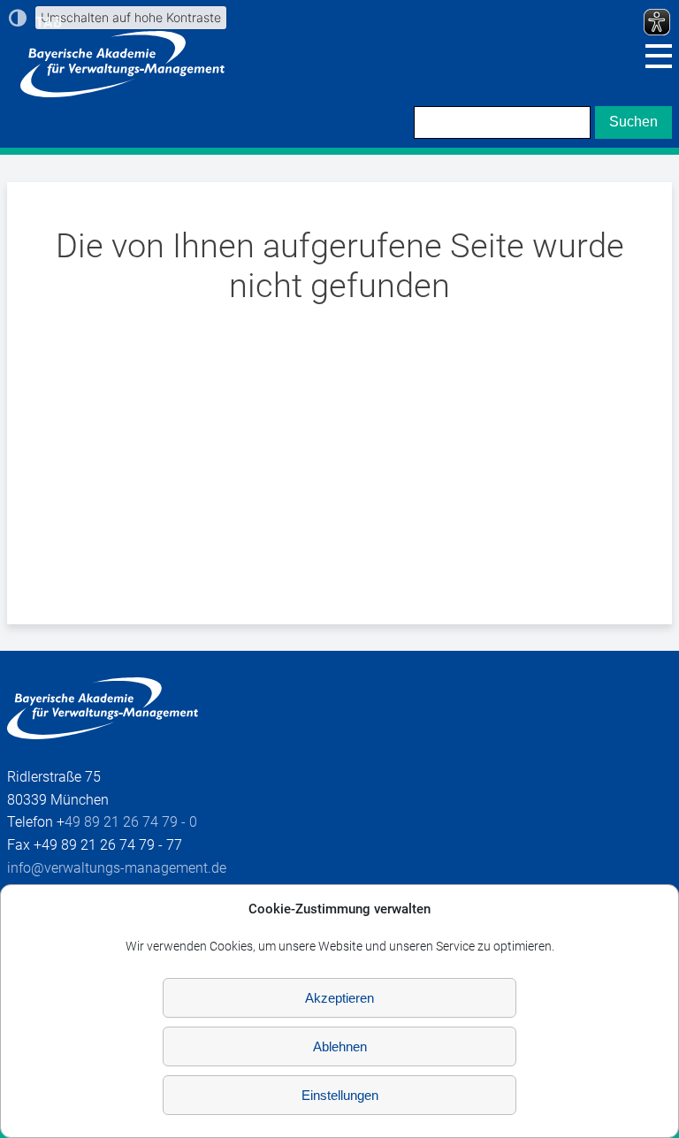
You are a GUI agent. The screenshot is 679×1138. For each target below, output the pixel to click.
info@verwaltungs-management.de (116, 867)
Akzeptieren (339, 997)
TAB (48, 22)
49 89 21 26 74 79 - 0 (131, 821)
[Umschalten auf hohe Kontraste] (17, 17)
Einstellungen (339, 1095)
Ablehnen (340, 1046)
